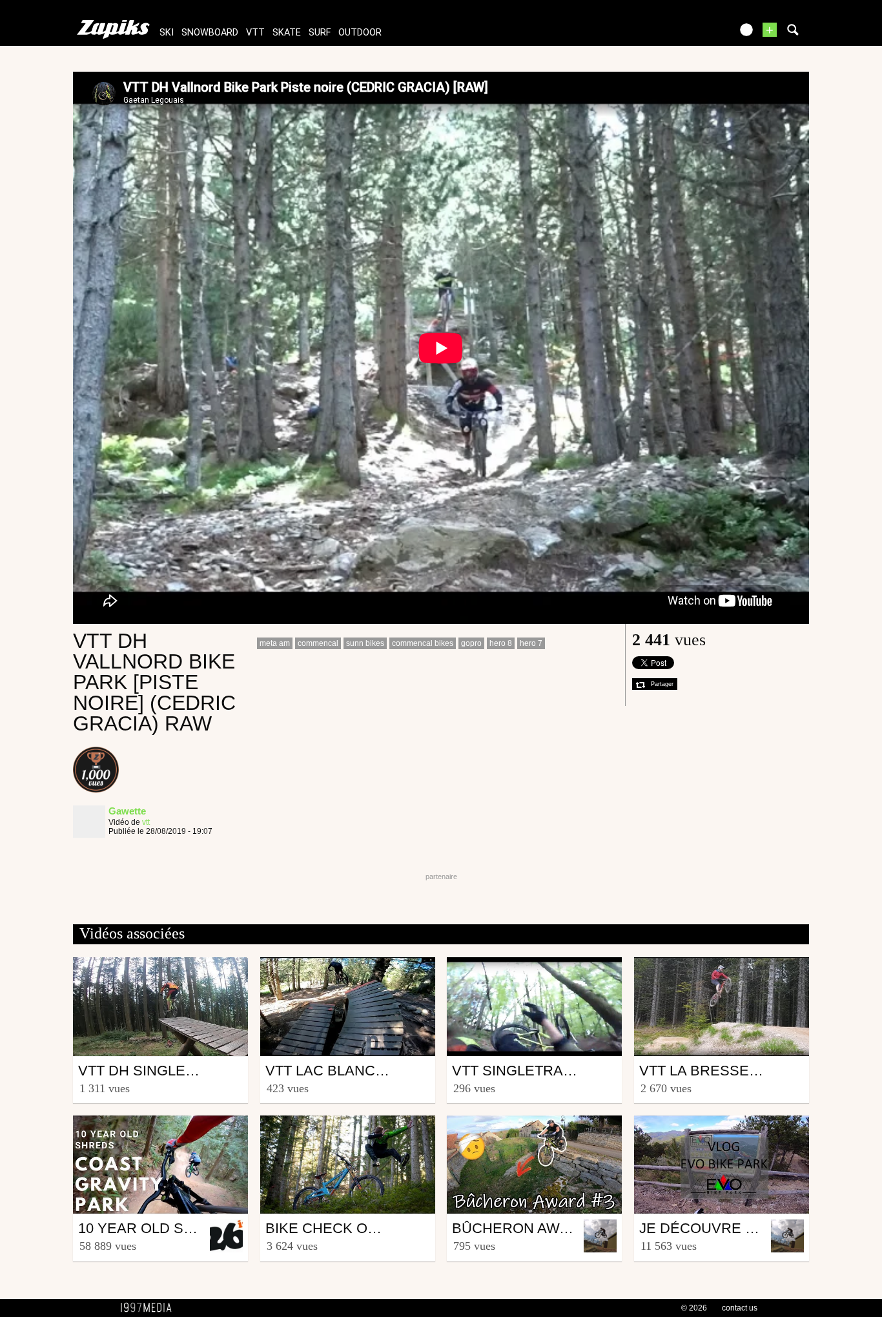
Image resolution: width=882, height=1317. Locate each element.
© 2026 (694, 1307)
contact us (739, 1307)
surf (320, 32)
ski (166, 32)
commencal (318, 643)
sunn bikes (365, 643)
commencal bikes (422, 643)
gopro (471, 643)
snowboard (209, 32)
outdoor (360, 32)
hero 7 (531, 643)
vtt (255, 32)
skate (286, 32)
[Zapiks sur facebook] (694, 33)
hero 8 (500, 643)
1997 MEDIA (149, 1308)
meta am (275, 643)
